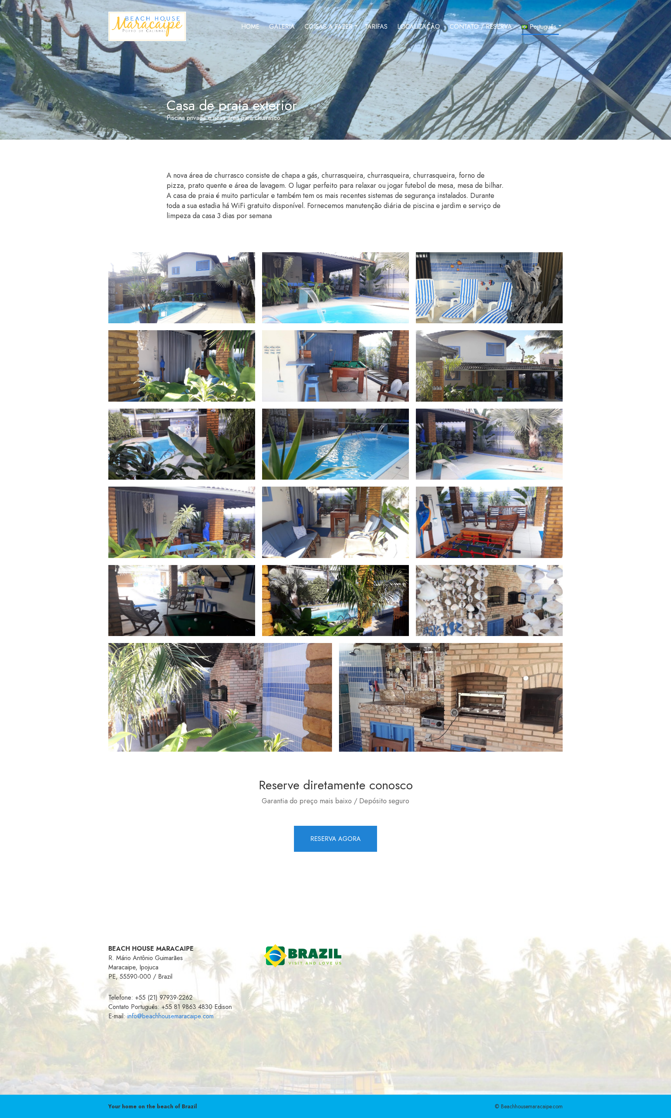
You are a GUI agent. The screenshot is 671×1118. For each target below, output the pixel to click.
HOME (250, 26)
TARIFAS (376, 26)
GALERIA (282, 26)
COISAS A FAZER (328, 26)
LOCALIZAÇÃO (418, 26)
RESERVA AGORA (335, 838)
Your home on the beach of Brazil (152, 1106)
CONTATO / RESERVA (481, 26)
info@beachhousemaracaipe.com (170, 1016)
